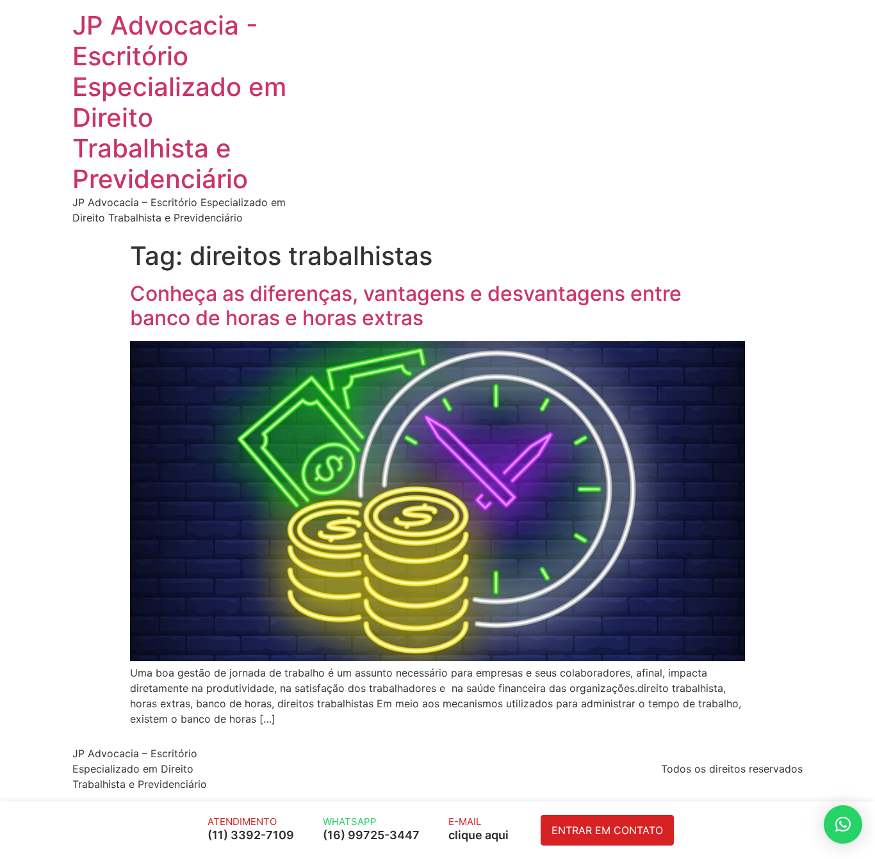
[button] (843, 824)
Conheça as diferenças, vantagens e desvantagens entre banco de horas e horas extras (406, 305)
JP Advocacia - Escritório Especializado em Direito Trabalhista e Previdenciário (179, 102)
